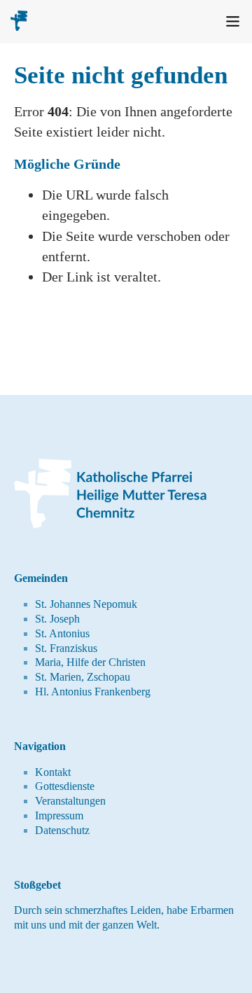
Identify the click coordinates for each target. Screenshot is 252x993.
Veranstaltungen (70, 801)
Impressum (59, 815)
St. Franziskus (66, 648)
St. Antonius (62, 633)
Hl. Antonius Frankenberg (92, 691)
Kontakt (53, 772)
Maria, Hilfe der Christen (90, 662)
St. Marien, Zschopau (82, 677)
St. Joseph (57, 619)
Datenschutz (62, 830)
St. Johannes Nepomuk (86, 604)
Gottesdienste (64, 786)
